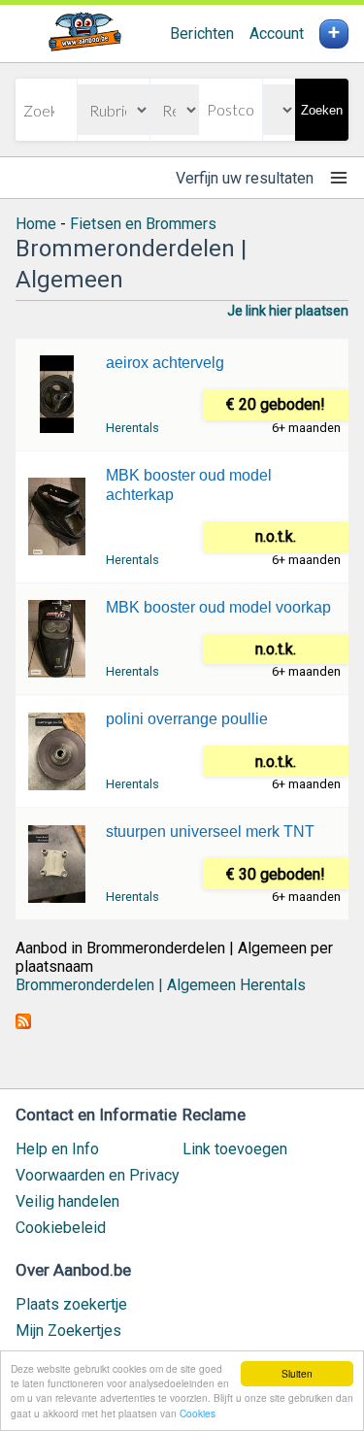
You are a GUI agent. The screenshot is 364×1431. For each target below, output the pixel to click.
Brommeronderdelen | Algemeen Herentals (161, 985)
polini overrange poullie (187, 719)
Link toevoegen (234, 1149)
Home (36, 224)
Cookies (197, 1413)
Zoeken (322, 110)
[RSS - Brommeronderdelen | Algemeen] (23, 1024)
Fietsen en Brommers (143, 224)
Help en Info (57, 1149)
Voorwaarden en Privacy (98, 1175)
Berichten (202, 33)
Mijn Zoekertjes (68, 1330)
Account (276, 33)
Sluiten (297, 1373)
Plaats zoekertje (71, 1304)
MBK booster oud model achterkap (189, 485)
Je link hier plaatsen (287, 310)
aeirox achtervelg (165, 362)
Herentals (132, 427)
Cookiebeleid (61, 1227)
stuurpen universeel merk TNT (210, 831)
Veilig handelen (67, 1201)
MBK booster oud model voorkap (218, 607)
